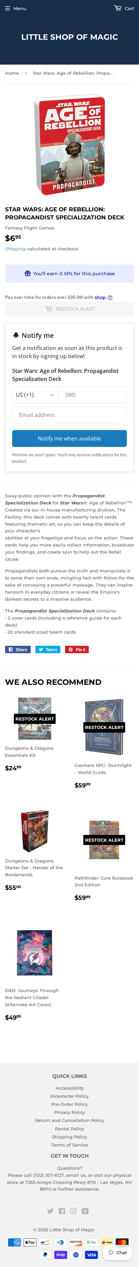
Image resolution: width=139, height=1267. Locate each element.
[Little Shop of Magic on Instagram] (73, 1212)
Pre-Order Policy (69, 1104)
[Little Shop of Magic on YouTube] (85, 1212)
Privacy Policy (69, 1112)
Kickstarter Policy (69, 1096)
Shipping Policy (69, 1136)
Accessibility (70, 1088)
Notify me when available (69, 438)
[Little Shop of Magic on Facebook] (61, 1212)
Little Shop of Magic (69, 37)
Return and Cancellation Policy (69, 1120)
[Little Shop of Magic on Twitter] (50, 1212)
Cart (128, 8)
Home (12, 73)
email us (76, 1175)
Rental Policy (69, 1128)
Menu (19, 8)
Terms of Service (69, 1145)
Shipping (15, 248)
